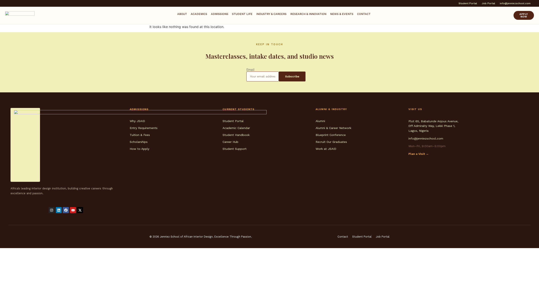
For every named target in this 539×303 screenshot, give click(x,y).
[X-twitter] (80, 210)
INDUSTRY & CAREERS (271, 14)
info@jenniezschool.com (425, 138)
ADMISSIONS (219, 14)
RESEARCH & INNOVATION (308, 14)
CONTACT (364, 14)
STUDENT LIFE (242, 14)
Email (250, 70)
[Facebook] (66, 210)
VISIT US (415, 109)
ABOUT (182, 14)
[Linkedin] (59, 210)
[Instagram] (52, 210)
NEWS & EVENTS (341, 14)
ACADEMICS (199, 14)
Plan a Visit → (418, 153)
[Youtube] (73, 210)
